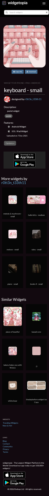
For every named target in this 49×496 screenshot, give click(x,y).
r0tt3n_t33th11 (33, 99)
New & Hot (7, 425)
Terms (5, 452)
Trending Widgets (10, 423)
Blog (5, 441)
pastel (8, 116)
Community (8, 446)
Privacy (6, 449)
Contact (6, 444)
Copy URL (18, 72)
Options (9, 143)
